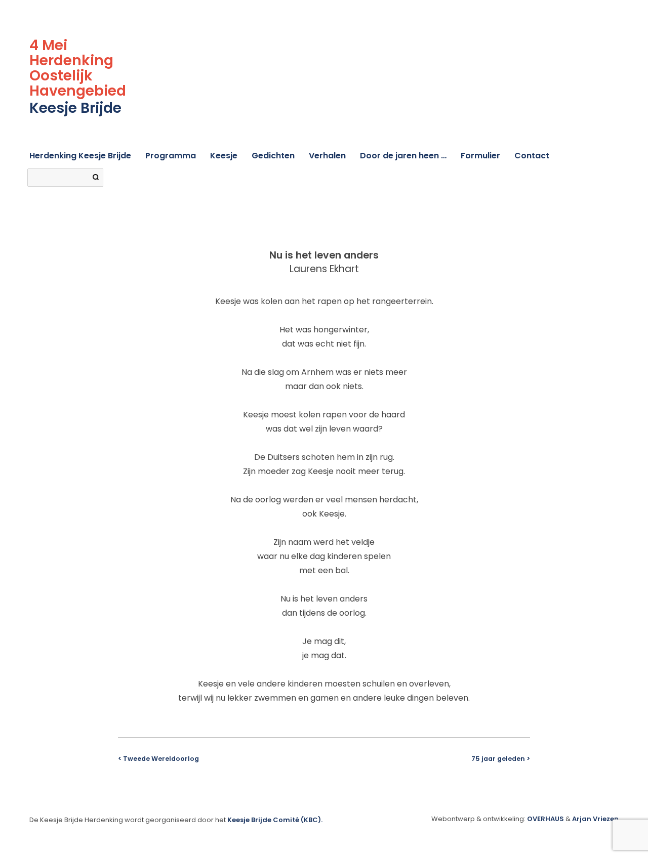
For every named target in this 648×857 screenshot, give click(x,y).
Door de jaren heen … (403, 155)
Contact (531, 155)
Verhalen (327, 155)
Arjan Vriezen (595, 819)
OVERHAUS (545, 819)
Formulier (480, 155)
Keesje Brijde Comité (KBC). (274, 820)
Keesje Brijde (75, 108)
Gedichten (273, 155)
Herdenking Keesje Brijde (80, 155)
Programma (170, 155)
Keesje (223, 155)
